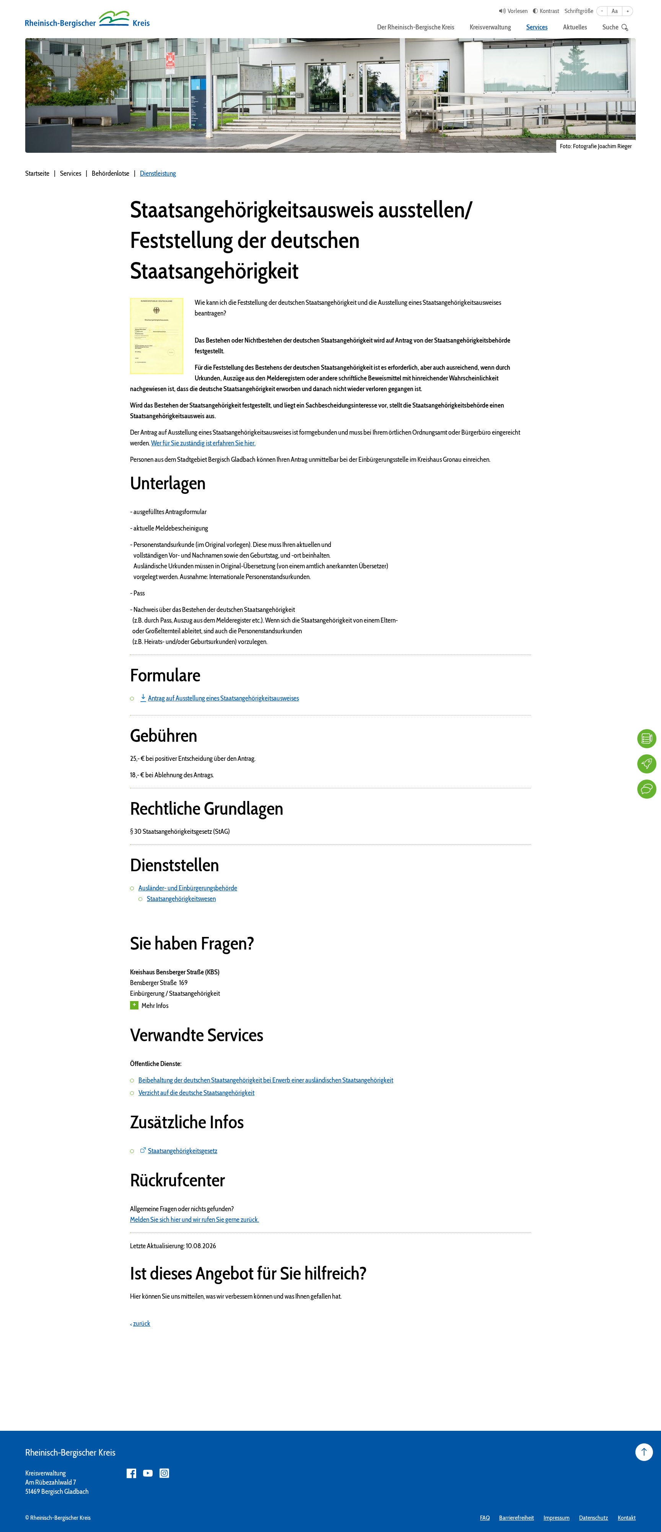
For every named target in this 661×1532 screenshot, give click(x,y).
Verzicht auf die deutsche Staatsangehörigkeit (196, 1093)
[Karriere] (647, 764)
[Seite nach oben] (644, 1452)
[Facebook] (131, 1473)
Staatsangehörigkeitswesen (181, 899)
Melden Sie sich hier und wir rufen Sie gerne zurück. (194, 1219)
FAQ (485, 1517)
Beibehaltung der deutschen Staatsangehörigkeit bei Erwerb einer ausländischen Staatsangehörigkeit (265, 1080)
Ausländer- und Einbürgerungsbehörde (187, 888)
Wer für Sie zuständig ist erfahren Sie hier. (203, 443)
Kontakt (627, 1517)
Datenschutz (593, 1517)
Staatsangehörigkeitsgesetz (182, 1151)
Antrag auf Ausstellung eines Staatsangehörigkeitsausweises (223, 698)
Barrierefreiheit (516, 1517)
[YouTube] (148, 1473)
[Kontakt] (647, 789)
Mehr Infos (155, 1005)
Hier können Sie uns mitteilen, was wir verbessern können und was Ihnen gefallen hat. (236, 1296)
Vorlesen (517, 11)
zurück (141, 1323)
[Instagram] (164, 1473)
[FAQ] (647, 738)
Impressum (557, 1517)
